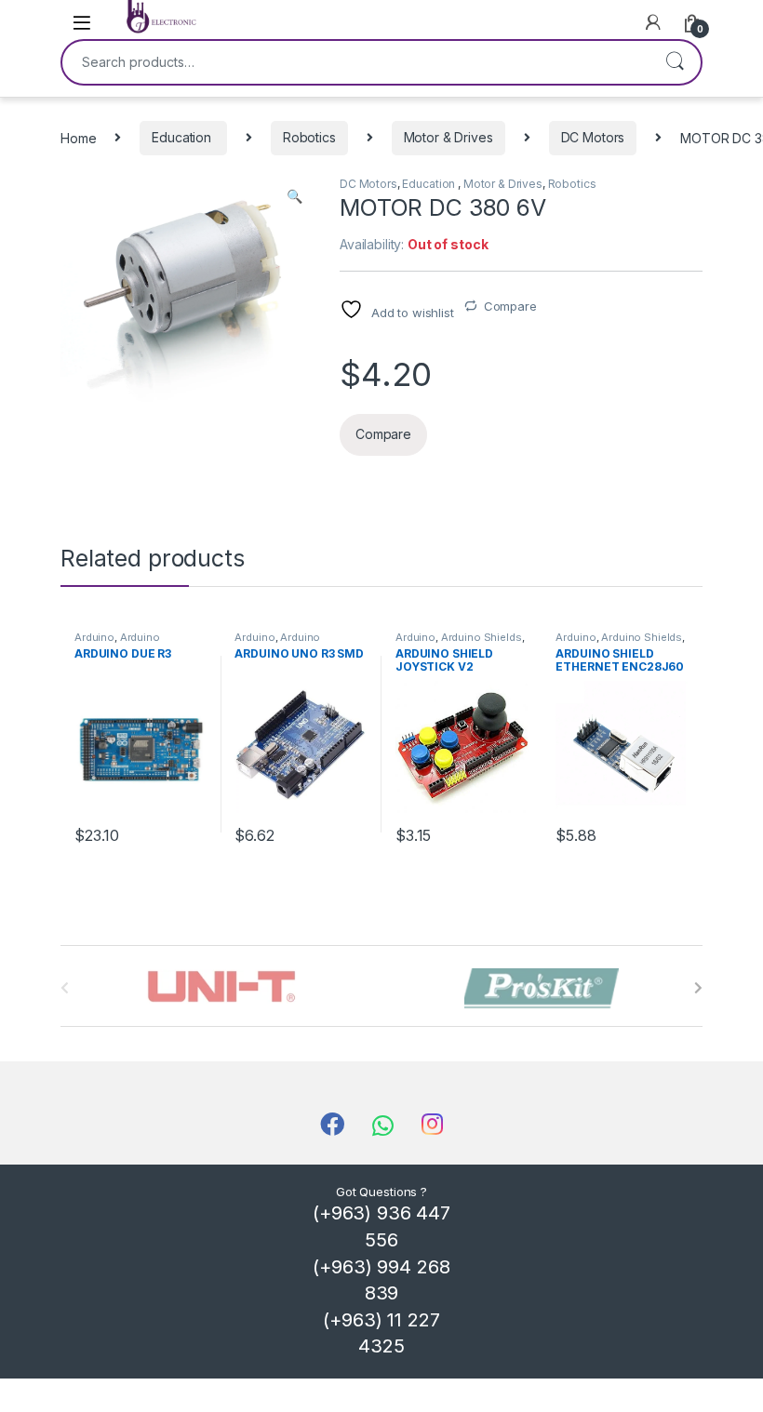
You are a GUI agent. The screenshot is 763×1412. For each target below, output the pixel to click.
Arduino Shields (481, 637)
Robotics (309, 137)
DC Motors (593, 137)
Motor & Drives (448, 137)
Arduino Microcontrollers (117, 643)
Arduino (94, 637)
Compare (510, 306)
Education (183, 137)
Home (78, 137)
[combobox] (355, 62)
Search (675, 62)
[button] (294, 196)
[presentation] (698, 987)
